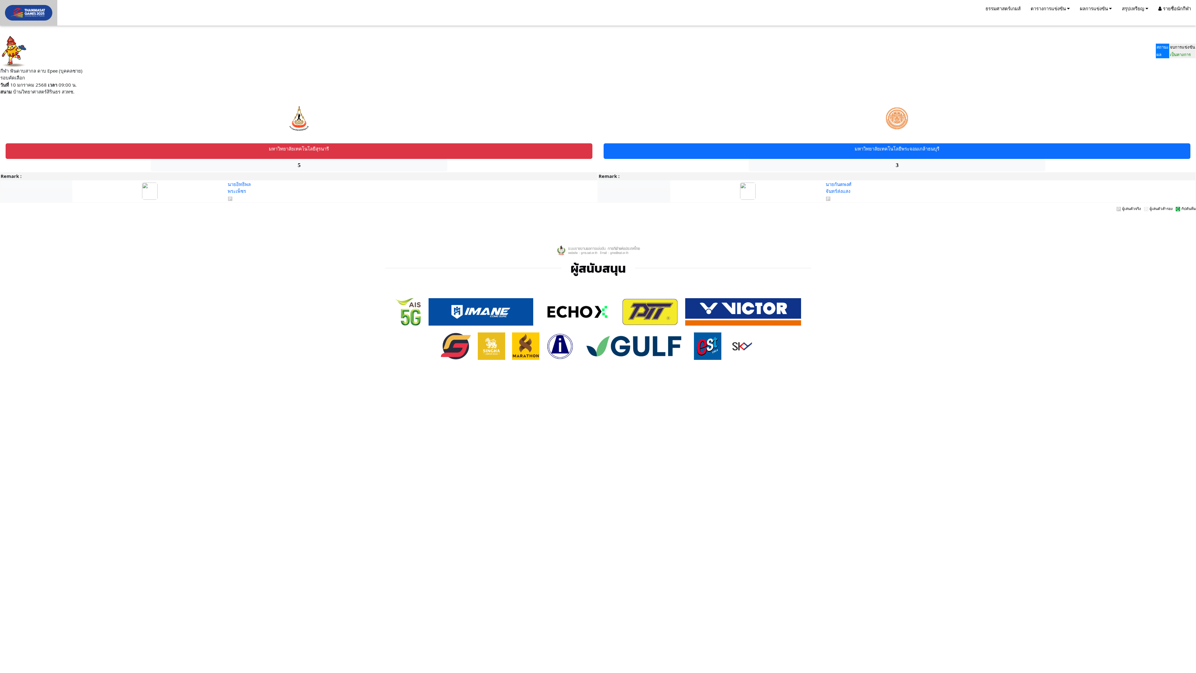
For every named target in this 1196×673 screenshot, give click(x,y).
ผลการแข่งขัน (1094, 8)
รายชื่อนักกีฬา (1176, 8)
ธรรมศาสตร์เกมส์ (1003, 8)
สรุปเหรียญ (1134, 8)
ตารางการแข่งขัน (1049, 8)
